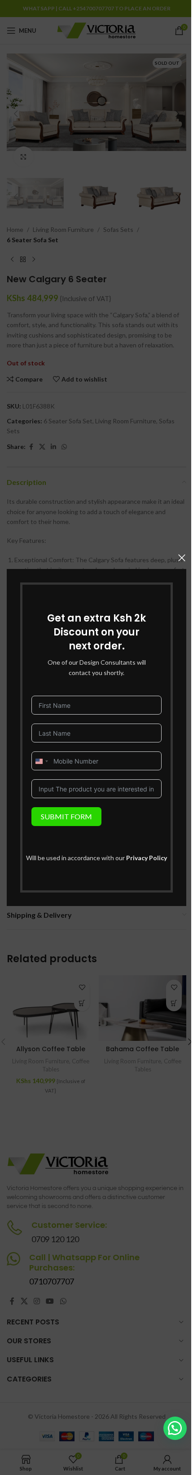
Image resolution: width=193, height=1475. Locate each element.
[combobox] (41, 761)
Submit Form (66, 816)
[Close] (182, 557)
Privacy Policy (146, 858)
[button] (175, 1428)
